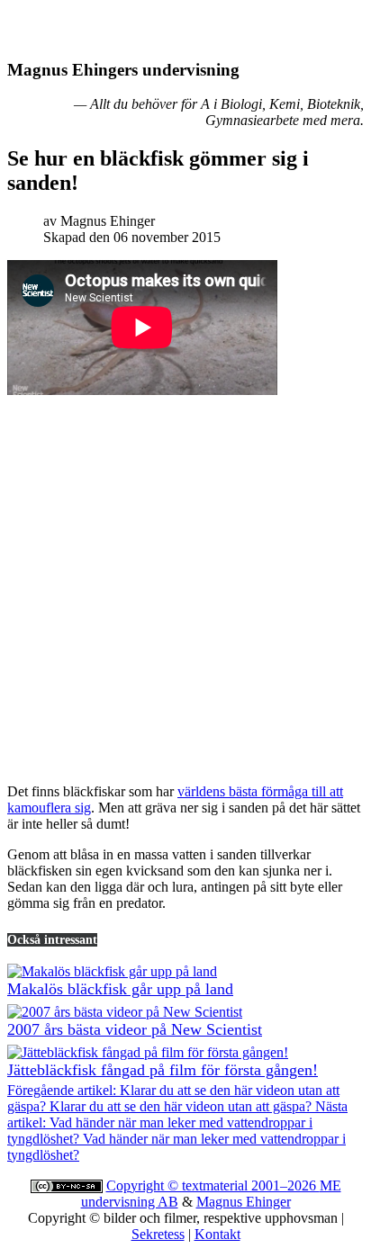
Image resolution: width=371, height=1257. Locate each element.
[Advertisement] (185, 584)
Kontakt (217, 1234)
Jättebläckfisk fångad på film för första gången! (162, 1070)
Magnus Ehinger (243, 1201)
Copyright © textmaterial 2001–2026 (213, 1185)
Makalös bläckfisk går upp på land (120, 989)
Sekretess (158, 1234)
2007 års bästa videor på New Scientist (134, 1029)
